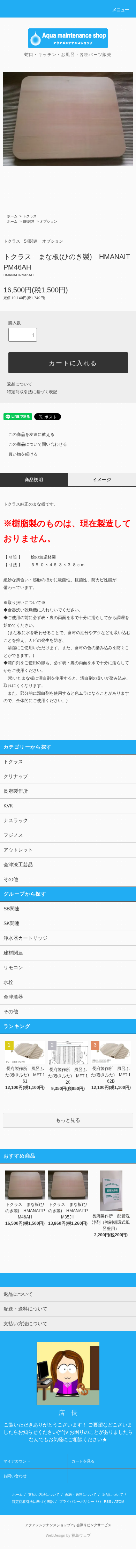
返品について (19, 384)
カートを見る (83, 1461)
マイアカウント (16, 1461)
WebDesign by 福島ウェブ (68, 1535)
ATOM (119, 1501)
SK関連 (29, 221)
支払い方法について (44, 1494)
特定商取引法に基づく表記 (32, 391)
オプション (48, 221)
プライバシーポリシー (76, 1501)
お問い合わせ (15, 1476)
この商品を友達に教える (31, 434)
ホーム (12, 216)
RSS (107, 1501)
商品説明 (34, 479)
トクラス (30, 216)
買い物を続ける (23, 454)
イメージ (102, 479)
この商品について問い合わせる (37, 444)
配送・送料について (81, 1494)
